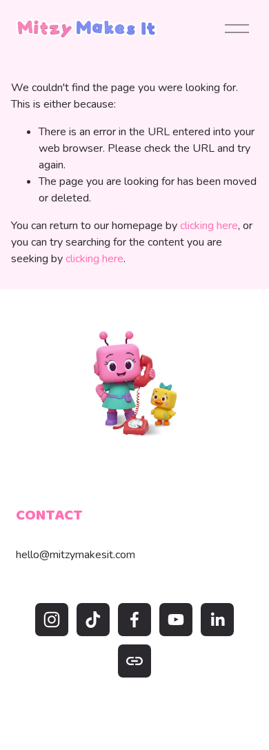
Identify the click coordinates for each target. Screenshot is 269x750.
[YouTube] (175, 619)
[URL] (134, 661)
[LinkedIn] (217, 619)
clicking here (209, 225)
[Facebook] (134, 619)
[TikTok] (93, 619)
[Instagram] (51, 619)
